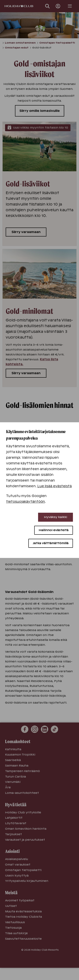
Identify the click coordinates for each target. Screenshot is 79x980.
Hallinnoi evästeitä (53, 530)
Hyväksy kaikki (55, 517)
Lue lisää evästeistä (54, 486)
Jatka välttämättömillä (50, 543)
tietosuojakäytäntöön (25, 501)
